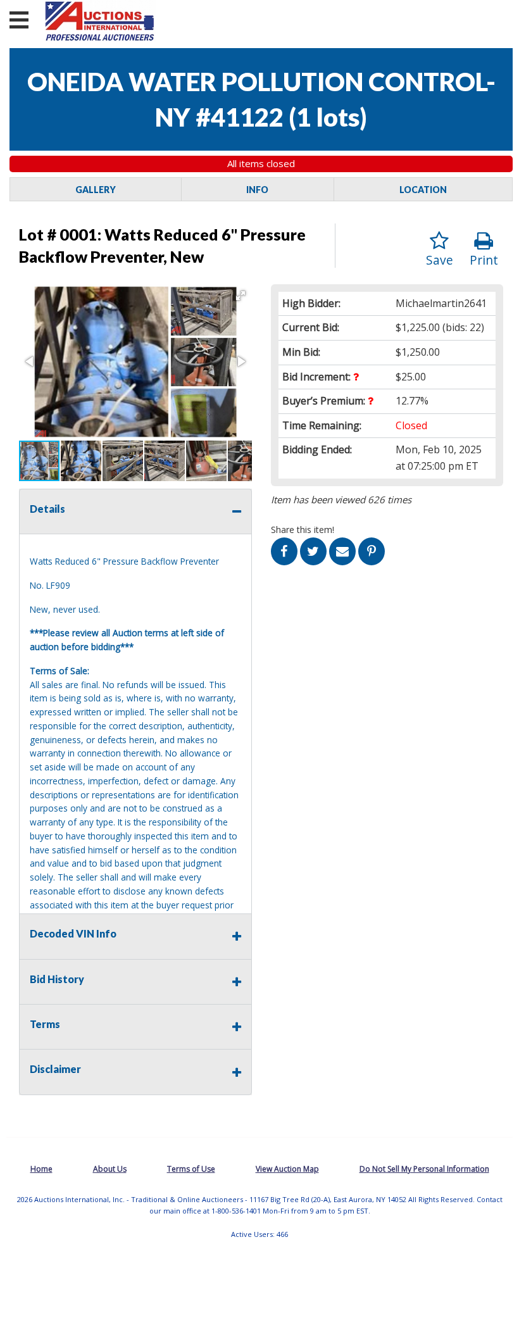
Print (484, 259)
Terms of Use (191, 1169)
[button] (240, 295)
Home (41, 1169)
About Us (110, 1169)
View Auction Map (287, 1169)
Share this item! (302, 530)
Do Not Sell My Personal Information (424, 1169)
